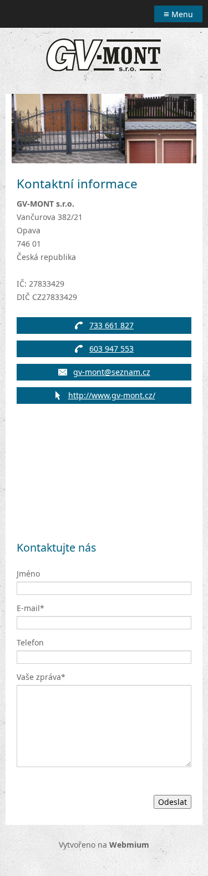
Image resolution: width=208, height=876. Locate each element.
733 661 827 (111, 325)
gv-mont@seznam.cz (111, 372)
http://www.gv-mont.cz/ (111, 395)
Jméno (28, 573)
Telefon (30, 642)
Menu (178, 13)
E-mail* (30, 608)
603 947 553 (111, 348)
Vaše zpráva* (41, 677)
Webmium (129, 844)
